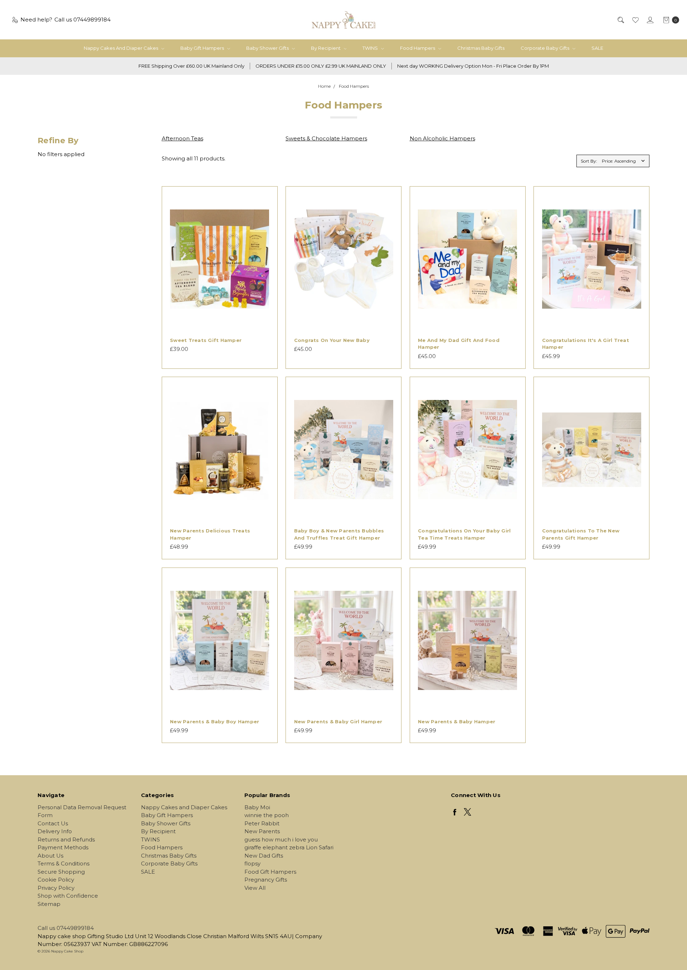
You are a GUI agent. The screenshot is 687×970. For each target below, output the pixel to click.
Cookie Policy (56, 879)
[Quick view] (265, 199)
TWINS (370, 48)
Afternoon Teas (182, 138)
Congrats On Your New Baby (332, 340)
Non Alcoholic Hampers (442, 138)
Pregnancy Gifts (265, 879)
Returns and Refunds (66, 839)
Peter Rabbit (261, 823)
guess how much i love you (281, 839)
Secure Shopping (61, 871)
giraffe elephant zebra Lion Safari (288, 847)
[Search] (620, 19)
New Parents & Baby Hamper (456, 721)
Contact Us (53, 823)
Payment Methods (63, 847)
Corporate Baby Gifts (545, 48)
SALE (597, 48)
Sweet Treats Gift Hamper (206, 340)
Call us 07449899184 (66, 928)
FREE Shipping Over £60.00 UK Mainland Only (191, 66)
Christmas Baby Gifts (481, 48)
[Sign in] (649, 19)
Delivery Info (55, 831)
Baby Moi (257, 807)
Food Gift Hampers (270, 871)
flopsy (252, 863)
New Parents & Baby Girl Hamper (338, 721)
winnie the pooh (266, 815)
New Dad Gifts (263, 855)
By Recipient (326, 48)
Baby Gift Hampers (202, 48)
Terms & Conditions (63, 863)
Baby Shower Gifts (268, 48)
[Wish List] (635, 19)
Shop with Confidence (68, 895)
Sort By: (589, 161)
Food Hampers (418, 48)
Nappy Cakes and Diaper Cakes (121, 48)
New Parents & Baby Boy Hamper (214, 721)
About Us (50, 855)
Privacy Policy (56, 887)
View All (254, 887)
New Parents (262, 831)
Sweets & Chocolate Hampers (326, 138)
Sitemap (49, 904)
